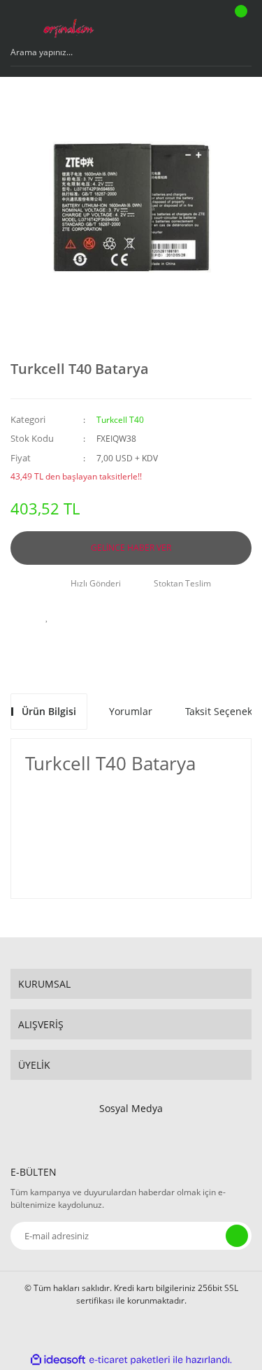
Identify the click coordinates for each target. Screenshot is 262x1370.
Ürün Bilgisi (49, 711)
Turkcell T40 (120, 420)
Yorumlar (130, 711)
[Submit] (237, 1236)
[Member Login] (203, 24)
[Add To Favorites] (47, 616)
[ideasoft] (58, 1360)
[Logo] (68, 24)
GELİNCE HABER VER (131, 548)
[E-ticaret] (129, 1359)
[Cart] (239, 24)
